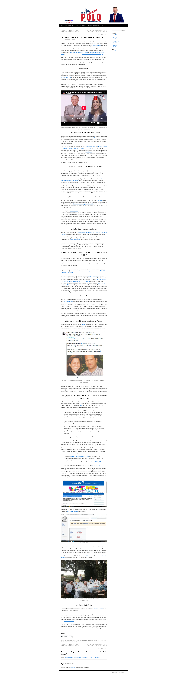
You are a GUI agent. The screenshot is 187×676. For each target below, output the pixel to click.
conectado (73, 667)
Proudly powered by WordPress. (119, 672)
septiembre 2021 (116, 41)
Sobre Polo (70, 25)
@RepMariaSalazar (84, 456)
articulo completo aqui (69, 621)
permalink (75, 641)
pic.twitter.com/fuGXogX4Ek (94, 461)
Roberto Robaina (69, 148)
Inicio (62, 25)
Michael (73, 39)
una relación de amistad (90, 146)
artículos (100, 200)
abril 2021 (114, 46)
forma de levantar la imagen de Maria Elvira (83, 204)
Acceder (114, 50)
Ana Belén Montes (96, 45)
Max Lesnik (88, 148)
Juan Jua (96, 608)
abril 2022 (114, 38)
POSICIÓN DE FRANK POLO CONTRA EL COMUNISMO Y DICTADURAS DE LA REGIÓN (70, 31)
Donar (66, 25)
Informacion (82, 25)
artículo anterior (74, 211)
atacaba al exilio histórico (75, 239)
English (101, 25)
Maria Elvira (64, 641)
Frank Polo (99, 640)
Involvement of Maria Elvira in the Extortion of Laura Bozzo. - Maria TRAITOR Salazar (82, 657)
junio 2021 (115, 43)
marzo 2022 (115, 40)
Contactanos (96, 25)
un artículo (83, 324)
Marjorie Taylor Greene (93, 276)
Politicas (76, 25)
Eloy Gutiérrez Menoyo (79, 148)
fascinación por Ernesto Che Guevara (79, 52)
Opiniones (72, 640)
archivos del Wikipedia (72, 511)
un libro (80, 405)
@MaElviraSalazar (74, 456)
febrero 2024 (115, 36)
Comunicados (89, 25)
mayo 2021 (115, 45)
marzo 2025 (115, 34)
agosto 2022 (115, 37)
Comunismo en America (92, 640)
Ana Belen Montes (83, 640)
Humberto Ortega (86, 555)
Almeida (100, 608)
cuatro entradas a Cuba (66, 77)
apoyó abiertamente (68, 301)
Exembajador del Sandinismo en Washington (92, 54)
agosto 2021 (115, 42)
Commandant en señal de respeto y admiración (94, 138)
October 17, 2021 (96, 465)
